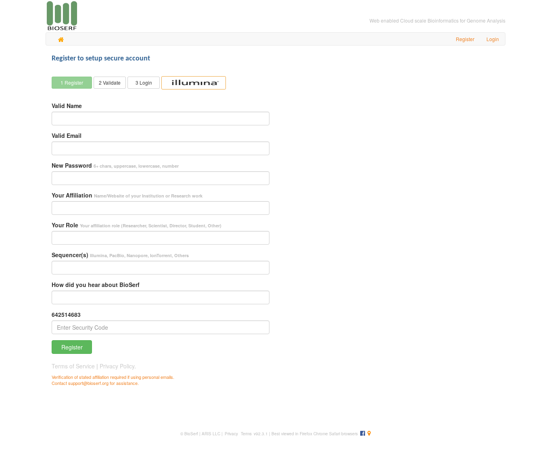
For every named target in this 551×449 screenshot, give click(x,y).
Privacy (231, 434)
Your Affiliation (127, 195)
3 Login (144, 82)
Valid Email (66, 135)
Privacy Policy (117, 366)
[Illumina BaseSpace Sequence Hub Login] (193, 82)
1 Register (72, 82)
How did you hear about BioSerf (96, 285)
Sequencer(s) (120, 255)
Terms (246, 434)
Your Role (136, 225)
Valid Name (67, 106)
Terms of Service (74, 366)
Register (72, 347)
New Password (115, 165)
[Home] (61, 39)
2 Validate (110, 82)
